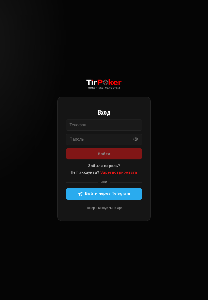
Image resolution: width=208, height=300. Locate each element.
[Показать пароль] (135, 139)
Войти (104, 153)
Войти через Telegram (107, 194)
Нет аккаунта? (104, 172)
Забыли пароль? (104, 166)
